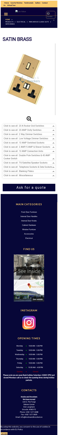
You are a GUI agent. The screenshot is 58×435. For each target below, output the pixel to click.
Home (6, 3)
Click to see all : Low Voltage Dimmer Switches (26, 138)
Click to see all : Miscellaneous (18, 175)
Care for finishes (17, 3)
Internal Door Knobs (29, 221)
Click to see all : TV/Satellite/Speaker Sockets (25, 162)
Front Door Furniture (29, 212)
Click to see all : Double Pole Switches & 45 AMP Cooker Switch (27, 157)
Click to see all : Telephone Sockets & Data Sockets (28, 167)
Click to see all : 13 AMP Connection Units (23, 151)
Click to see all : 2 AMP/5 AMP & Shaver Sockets (27, 147)
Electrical (29, 238)
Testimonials (28, 3)
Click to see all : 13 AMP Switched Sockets (24, 142)
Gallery (37, 3)
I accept (4, 433)
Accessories (29, 234)
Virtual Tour (11, 5)
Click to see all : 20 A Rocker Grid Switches (24, 126)
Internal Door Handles (29, 216)
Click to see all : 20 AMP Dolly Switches (22, 130)
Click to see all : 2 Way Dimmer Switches (23, 134)
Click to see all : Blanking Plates (19, 171)
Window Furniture (29, 229)
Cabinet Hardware (29, 225)
